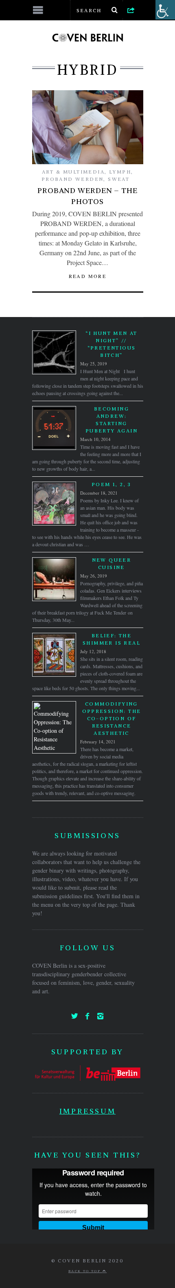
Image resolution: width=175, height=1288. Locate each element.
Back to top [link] (85, 1271)
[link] (131, 10)
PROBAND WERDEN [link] (73, 179)
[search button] (115, 10)
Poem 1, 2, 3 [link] (111, 484)
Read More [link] (88, 276)
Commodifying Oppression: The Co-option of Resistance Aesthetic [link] (111, 718)
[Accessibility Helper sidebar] (165, 10)
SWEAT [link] (118, 179)
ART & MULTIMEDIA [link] (73, 172)
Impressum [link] (87, 1111)
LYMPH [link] (120, 172)
